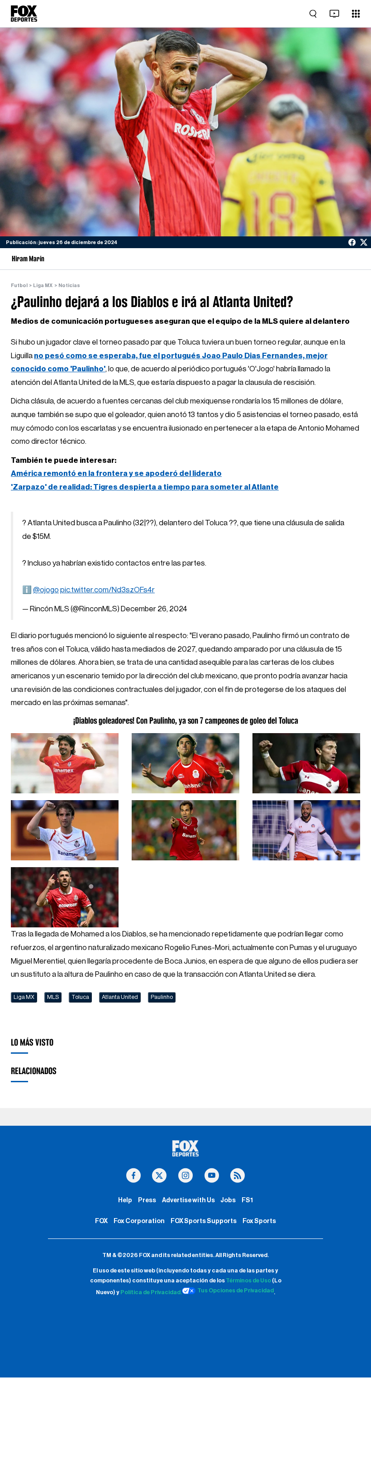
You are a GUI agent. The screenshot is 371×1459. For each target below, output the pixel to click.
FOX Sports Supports (204, 1221)
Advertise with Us (188, 1200)
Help (125, 1200)
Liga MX (42, 285)
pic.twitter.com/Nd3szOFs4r (107, 590)
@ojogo (46, 590)
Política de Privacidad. (151, 1292)
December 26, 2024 (154, 609)
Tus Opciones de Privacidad (235, 1290)
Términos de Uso (248, 1280)
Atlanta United (120, 997)
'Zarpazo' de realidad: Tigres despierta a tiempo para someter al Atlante (145, 487)
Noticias (69, 285)
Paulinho (162, 997)
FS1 (247, 1200)
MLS (53, 997)
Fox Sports (259, 1221)
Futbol (19, 285)
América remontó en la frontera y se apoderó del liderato (116, 473)
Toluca (80, 997)
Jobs (228, 1200)
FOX (101, 1221)
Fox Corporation (139, 1221)
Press (147, 1200)
